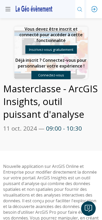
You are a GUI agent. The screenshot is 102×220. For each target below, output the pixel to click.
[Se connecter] (94, 9)
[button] (51, 49)
